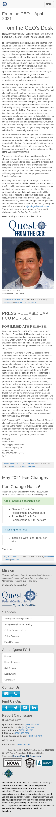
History (7, 656)
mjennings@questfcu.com (37, 206)
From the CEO (21, 302)
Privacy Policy (19, 756)
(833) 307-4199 (32, 724)
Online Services (11, 636)
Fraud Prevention (12, 642)
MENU (50, 5)
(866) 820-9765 (29, 727)
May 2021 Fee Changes (13, 557)
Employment (10, 674)
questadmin (8, 302)
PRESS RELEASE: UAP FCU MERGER (19, 464)
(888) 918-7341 (35, 736)
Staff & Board (10, 668)
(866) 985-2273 (26, 730)
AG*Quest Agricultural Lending (18, 624)
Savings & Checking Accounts (18, 618)
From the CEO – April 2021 (14, 299)
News (24, 467)
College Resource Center (16, 630)
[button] (6, 694)
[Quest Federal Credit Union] (4, 3)
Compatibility (35, 756)
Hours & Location (12, 662)
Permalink (32, 302)
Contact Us (9, 680)
